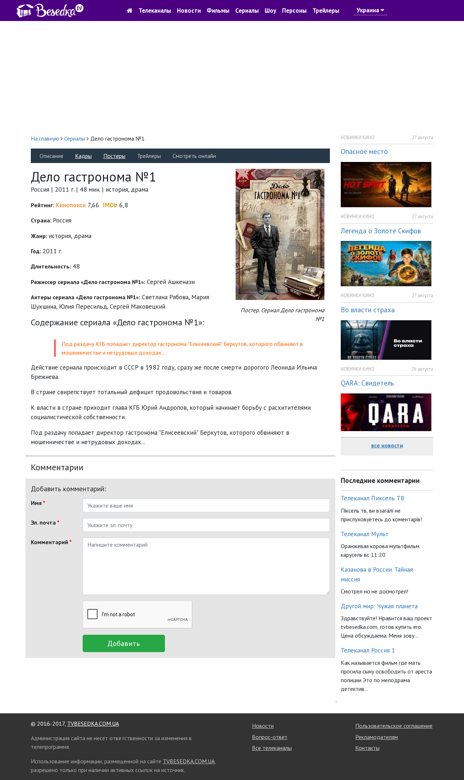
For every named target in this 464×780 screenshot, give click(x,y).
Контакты (367, 747)
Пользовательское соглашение (393, 725)
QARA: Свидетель (367, 382)
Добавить (123, 643)
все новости (387, 445)
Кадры (83, 155)
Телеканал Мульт (365, 534)
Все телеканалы (272, 747)
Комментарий (51, 542)
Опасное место (364, 151)
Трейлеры (325, 10)
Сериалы (247, 10)
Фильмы (218, 10)
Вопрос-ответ (269, 737)
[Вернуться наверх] (451, 758)
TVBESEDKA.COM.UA (93, 723)
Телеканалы (154, 10)
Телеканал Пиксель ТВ (372, 498)
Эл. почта (45, 522)
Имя (38, 502)
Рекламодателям (376, 737)
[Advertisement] (232, 77)
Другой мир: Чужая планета (379, 606)
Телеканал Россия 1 (368, 650)
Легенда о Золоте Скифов (381, 230)
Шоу (270, 10)
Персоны (294, 10)
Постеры (114, 155)
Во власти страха (368, 309)
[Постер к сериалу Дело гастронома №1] (280, 234)
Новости (189, 10)
